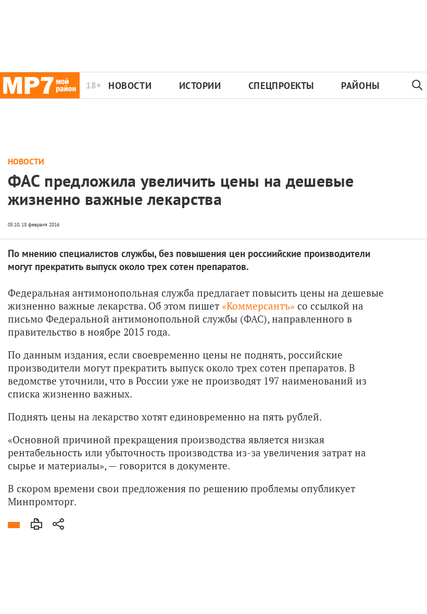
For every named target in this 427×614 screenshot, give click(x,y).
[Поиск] (417, 85)
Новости (130, 86)
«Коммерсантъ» (258, 305)
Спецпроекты (281, 86)
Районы (360, 86)
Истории (200, 86)
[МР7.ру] (40, 85)
